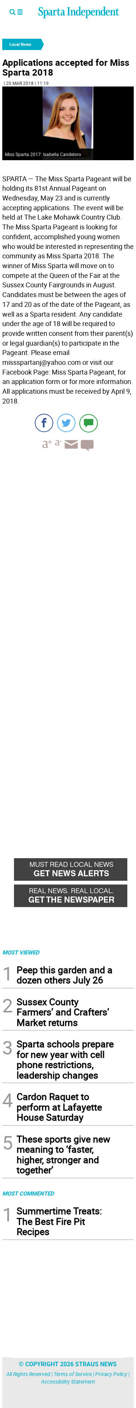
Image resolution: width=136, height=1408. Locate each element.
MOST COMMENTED (28, 1193)
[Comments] (88, 423)
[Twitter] (66, 423)
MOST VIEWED (20, 952)
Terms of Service (73, 1374)
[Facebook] (44, 423)
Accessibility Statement (68, 1381)
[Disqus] (68, 553)
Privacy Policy (111, 1374)
